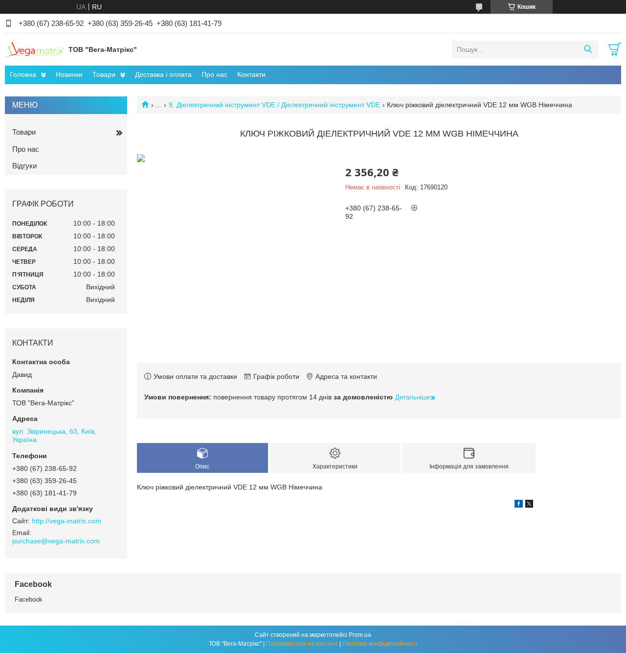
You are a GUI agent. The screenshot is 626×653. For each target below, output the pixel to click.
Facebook (29, 599)
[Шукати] (588, 49)
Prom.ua (360, 634)
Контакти (251, 74)
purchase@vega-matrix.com (56, 541)
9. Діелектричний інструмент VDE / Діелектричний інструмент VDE (274, 105)
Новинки (69, 74)
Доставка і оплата (163, 74)
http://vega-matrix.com (66, 521)
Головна (23, 74)
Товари (103, 74)
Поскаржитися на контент (302, 643)
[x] (529, 505)
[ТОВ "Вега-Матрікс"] (34, 49)
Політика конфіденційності (379, 643)
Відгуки (24, 166)
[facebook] (518, 505)
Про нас (214, 74)
